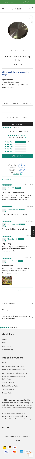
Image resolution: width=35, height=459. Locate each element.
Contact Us (6, 346)
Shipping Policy (8, 382)
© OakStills (17, 441)
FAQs (4, 363)
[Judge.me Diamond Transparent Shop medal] (21, 167)
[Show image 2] (17, 50)
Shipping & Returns (8, 303)
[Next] (23, 50)
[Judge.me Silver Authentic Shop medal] (12, 167)
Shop (4, 343)
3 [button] (18, 291)
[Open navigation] (3, 8)
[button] (7, 127)
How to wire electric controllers (13, 370)
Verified (16, 174)
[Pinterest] (3, 427)
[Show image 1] (15, 50)
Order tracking (7, 350)
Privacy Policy (7, 393)
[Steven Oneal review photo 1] (7, 280)
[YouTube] (8, 427)
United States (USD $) (11, 436)
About (4, 339)
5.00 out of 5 (22, 135)
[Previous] (11, 50)
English (25, 436)
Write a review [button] (17, 156)
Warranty (5, 310)
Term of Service (8, 389)
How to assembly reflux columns (14, 373)
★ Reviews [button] (33, 231)
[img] (7, 185)
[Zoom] (31, 17)
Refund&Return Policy (10, 386)
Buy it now (17, 124)
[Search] (29, 8)
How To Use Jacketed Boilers (13, 366)
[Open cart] (32, 8)
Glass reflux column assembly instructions (13, 378)
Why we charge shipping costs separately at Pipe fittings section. (16, 317)
